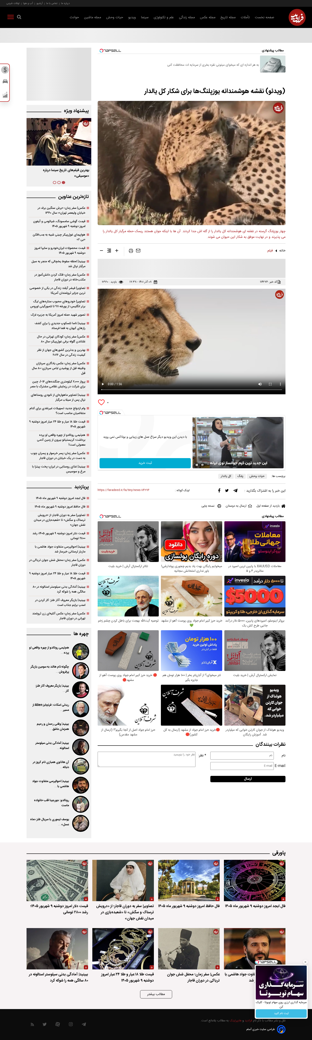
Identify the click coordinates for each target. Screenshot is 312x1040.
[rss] (32, 1025)
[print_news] (131, 251)
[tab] (63, 182)
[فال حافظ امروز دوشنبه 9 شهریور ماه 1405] (189, 880)
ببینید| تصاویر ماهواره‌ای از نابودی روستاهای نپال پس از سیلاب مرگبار (58, 397)
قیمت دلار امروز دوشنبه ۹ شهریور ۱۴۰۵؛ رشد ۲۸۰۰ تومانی (58, 536)
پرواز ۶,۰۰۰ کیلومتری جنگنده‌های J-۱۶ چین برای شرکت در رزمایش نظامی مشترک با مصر (57, 384)
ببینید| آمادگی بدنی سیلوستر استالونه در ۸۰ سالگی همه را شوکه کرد (59, 589)
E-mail (280, 766)
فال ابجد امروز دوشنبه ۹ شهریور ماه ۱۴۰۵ (60, 498)
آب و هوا (28, 3)
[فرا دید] (297, 17)
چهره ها (81, 634)
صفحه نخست (264, 17)
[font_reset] (109, 251)
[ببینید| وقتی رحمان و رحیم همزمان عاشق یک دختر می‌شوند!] (80, 727)
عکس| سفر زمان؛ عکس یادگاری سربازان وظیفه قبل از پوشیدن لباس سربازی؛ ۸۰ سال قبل (58, 368)
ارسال (248, 779)
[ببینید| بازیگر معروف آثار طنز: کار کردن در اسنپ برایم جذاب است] (80, 689)
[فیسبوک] (219, 491)
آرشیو (40, 3)
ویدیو (132, 17)
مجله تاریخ (228, 17)
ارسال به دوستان (236, 506)
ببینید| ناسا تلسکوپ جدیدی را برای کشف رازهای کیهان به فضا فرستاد (60, 326)
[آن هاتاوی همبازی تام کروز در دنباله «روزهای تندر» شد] (80, 766)
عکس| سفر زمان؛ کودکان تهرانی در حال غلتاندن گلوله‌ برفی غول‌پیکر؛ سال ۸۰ (61, 339)
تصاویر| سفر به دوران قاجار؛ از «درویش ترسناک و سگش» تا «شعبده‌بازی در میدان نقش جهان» (59, 520)
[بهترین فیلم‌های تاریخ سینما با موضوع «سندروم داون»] (59, 142)
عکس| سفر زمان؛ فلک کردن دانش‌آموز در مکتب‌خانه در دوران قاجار (59, 277)
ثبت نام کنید (281, 1013)
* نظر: (202, 755)
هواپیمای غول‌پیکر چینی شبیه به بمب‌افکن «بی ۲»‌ (59, 237)
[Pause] (196, 464)
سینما (145, 17)
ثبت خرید (145, 463)
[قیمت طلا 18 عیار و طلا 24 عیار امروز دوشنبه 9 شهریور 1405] (123, 948)
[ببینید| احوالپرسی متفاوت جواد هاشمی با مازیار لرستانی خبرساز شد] (80, 785)
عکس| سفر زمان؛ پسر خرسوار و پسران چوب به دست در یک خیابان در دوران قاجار (58, 456)
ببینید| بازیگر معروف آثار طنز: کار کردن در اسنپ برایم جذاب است (60, 603)
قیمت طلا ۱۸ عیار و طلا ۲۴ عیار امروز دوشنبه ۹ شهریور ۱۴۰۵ (57, 424)
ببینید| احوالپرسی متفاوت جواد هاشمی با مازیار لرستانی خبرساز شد (60, 549)
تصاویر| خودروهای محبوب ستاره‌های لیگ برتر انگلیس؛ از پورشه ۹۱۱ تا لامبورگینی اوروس (57, 304)
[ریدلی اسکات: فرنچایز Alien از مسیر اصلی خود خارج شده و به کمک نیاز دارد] (80, 708)
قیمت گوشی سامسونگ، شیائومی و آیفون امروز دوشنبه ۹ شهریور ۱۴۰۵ (59, 224)
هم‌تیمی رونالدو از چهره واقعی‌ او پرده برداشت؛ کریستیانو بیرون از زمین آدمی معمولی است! (61, 440)
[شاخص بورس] (5, 96)
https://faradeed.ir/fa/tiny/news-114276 (123, 490)
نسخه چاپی (207, 506)
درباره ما (65, 3)
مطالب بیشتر (156, 994)
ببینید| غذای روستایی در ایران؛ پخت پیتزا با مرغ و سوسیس (58, 469)
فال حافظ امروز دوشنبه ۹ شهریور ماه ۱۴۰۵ (60, 506)
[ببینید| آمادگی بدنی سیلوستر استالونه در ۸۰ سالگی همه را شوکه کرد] (80, 747)
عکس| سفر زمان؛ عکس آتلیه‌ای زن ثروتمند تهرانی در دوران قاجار (58, 616)
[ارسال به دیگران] (138, 251)
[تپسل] (101, 413)
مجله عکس (207, 17)
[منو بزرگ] (10, 18)
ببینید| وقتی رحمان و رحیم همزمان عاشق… (53, 727)
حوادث (74, 17)
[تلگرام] (235, 491)
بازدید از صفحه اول (268, 506)
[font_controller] (117, 251)
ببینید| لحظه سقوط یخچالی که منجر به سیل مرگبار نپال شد (58, 264)
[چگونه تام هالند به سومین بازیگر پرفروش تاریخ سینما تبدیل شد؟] (80, 670)
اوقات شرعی (13, 3)
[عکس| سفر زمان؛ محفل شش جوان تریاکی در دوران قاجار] (189, 948)
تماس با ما (52, 3)
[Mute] (202, 464)
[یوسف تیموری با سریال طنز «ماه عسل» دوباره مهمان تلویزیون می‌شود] (80, 823)
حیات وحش (114, 17)
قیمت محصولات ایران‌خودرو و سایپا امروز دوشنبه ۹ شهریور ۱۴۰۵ (59, 250)
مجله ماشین (92, 17)
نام (283, 755)
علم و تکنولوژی (164, 17)
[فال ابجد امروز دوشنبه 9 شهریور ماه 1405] (254, 880)
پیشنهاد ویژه (76, 111)
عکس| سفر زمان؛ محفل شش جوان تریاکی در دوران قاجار (57, 562)
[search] (19, 18)
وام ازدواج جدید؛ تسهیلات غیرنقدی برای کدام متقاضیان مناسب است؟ (57, 411)
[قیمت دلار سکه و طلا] (5, 71)
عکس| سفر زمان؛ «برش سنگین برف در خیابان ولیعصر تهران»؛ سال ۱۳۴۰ (61, 210)
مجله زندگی (187, 17)
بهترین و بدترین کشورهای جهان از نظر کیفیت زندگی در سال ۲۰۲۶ (61, 352)
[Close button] (305, 962)
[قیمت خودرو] (5, 82)
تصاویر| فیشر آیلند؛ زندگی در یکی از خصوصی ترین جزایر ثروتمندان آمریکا (57, 291)
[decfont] (101, 251)
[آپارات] (57, 1025)
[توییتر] (227, 491)
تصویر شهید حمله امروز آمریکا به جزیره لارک (58, 314)
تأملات (245, 17)
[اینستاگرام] (70, 1025)
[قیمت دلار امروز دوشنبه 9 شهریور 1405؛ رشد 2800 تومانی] (57, 880)
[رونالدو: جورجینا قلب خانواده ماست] (80, 804)
